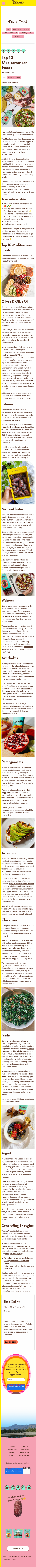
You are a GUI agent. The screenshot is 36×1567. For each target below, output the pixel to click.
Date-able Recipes (21, 29)
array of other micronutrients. (21, 884)
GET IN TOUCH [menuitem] (24, 1456)
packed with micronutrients (14, 948)
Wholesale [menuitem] (24, 1453)
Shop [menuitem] (12, 1447)
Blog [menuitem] (11, 1456)
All (8, 29)
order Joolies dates (16, 570)
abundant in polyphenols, (13, 368)
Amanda (14, 82)
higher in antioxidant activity (17, 616)
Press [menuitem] (11, 1453)
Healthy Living (26, 33)
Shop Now (18, 1548)
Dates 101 (18, 36)
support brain (20, 452)
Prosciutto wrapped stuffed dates (18, 1258)
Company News (10, 33)
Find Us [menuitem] (25, 1447)
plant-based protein (22, 933)
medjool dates (8, 517)
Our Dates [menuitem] (12, 1450)
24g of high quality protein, (13, 427)
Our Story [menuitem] (25, 1450)
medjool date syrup (13, 1254)
